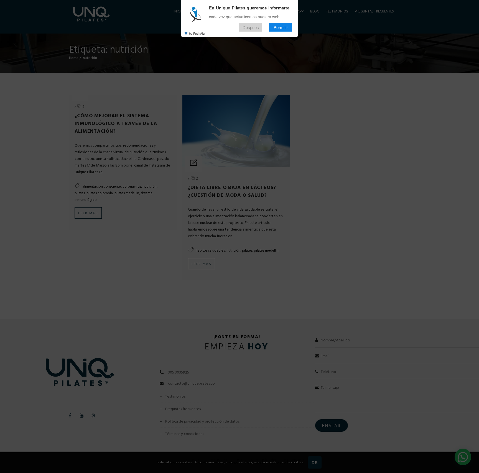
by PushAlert (197, 33)
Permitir (281, 27)
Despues (251, 27)
